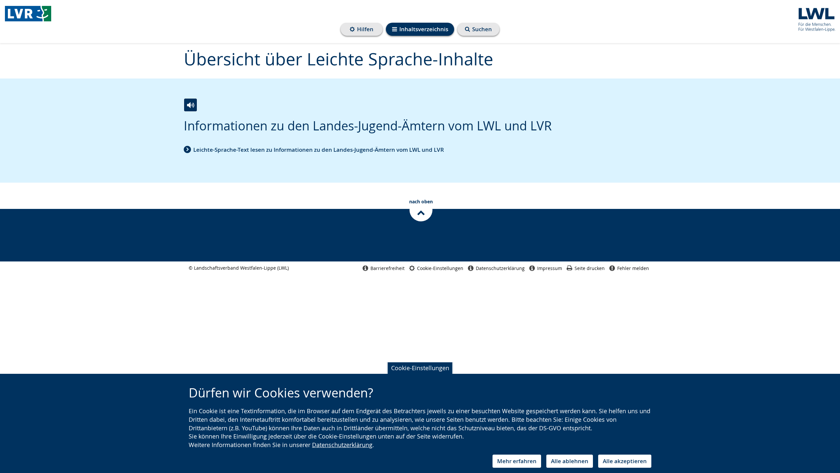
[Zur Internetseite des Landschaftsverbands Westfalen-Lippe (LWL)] (814, 18)
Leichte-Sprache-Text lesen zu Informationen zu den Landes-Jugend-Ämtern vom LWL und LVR (318, 149)
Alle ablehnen (569, 461)
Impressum (549, 268)
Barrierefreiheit (387, 268)
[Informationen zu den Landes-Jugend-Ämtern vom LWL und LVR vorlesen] (190, 105)
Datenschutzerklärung (342, 445)
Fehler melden (633, 268)
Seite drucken (590, 268)
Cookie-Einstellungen (420, 368)
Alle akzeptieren (625, 461)
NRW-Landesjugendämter (28, 15)
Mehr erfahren (516, 461)
